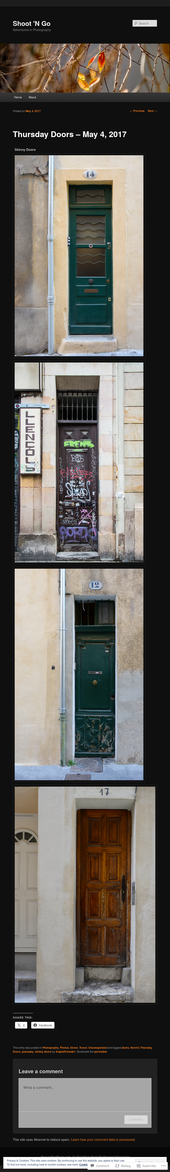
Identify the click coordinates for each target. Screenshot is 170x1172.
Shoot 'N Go (31, 23)
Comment (136, 1119)
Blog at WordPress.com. (56, 1156)
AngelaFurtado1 (66, 1052)
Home (18, 97)
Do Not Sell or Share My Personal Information (101, 1156)
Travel (83, 1048)
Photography (50, 1048)
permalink (100, 1052)
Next (152, 111)
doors (125, 1048)
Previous (137, 111)
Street (74, 1048)
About (32, 97)
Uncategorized (97, 1048)
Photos (64, 1048)
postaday (28, 1052)
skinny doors (43, 1052)
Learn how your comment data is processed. (103, 1139)
